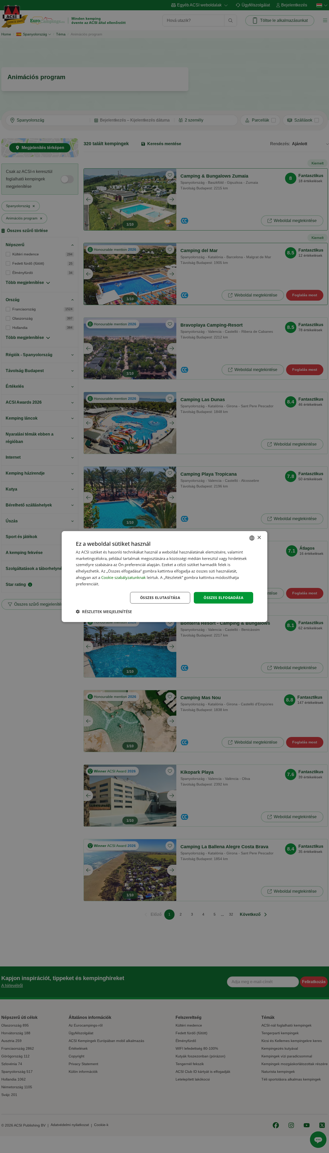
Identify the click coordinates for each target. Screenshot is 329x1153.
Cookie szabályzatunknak (123, 577)
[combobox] (251, 537)
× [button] (259, 538)
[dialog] (164, 576)
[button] (104, 611)
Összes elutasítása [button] (160, 597)
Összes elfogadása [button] (223, 597)
